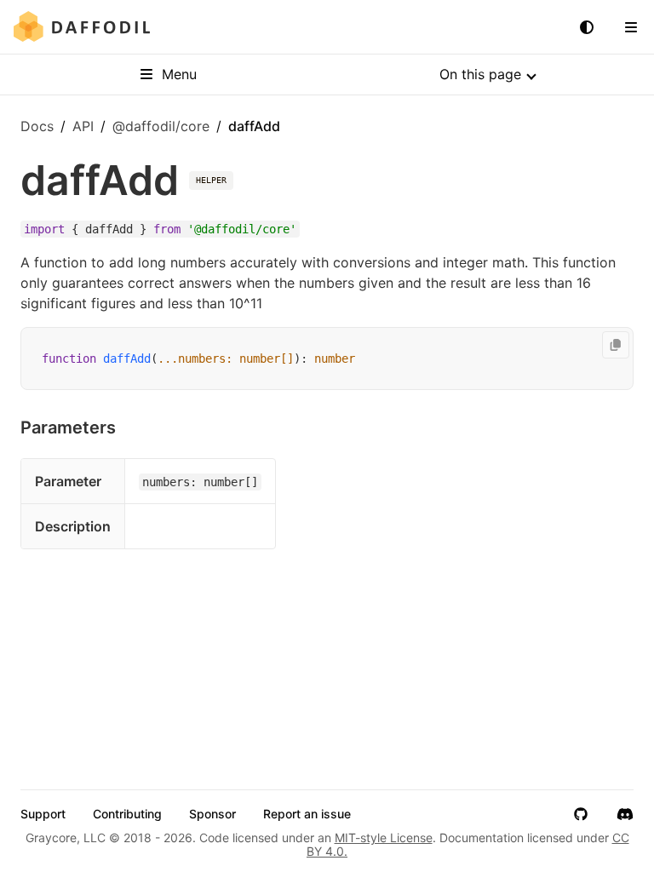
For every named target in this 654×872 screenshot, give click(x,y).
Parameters (68, 427)
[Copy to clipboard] (615, 345)
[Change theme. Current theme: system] (586, 27)
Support (43, 814)
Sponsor (212, 814)
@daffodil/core (160, 126)
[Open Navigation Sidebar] (631, 27)
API (83, 126)
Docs (37, 126)
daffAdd (127, 358)
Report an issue (307, 814)
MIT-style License (384, 837)
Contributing (127, 814)
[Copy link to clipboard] (133, 427)
